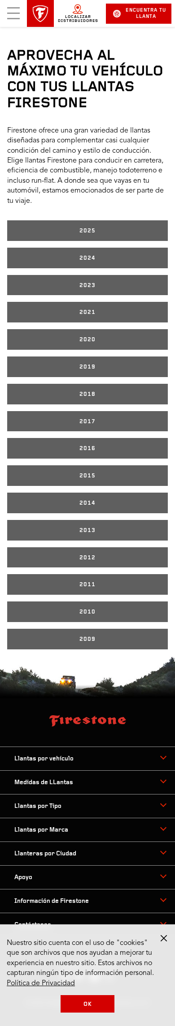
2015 (87, 476)
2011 (87, 585)
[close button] (163, 938)
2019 (87, 367)
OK (87, 1004)
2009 (87, 639)
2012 (87, 558)
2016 (87, 448)
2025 (87, 231)
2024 (87, 258)
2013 (87, 530)
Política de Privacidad (41, 983)
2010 (87, 612)
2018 (87, 394)
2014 (87, 503)
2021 (87, 312)
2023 (87, 285)
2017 (87, 422)
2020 (87, 340)
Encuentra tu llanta (146, 13)
